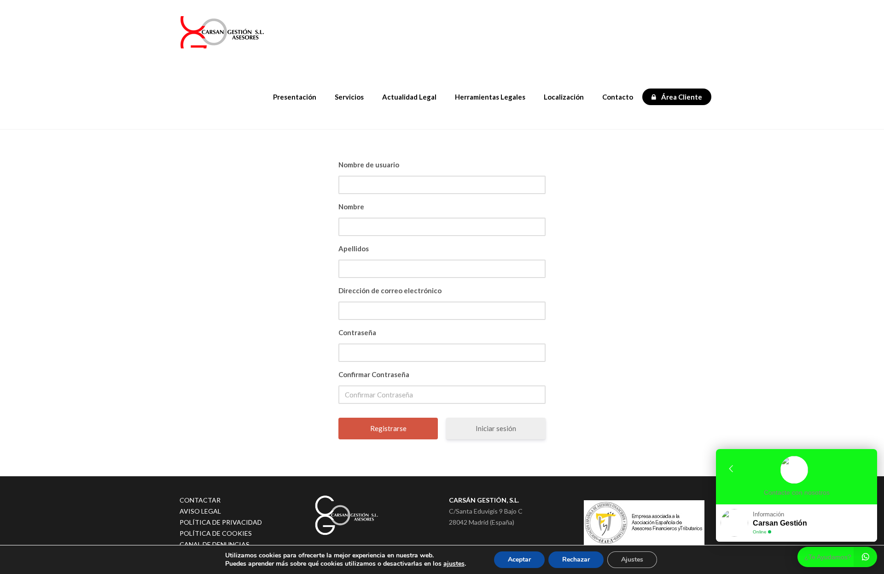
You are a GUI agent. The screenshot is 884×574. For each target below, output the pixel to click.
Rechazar (576, 559)
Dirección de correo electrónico (390, 290)
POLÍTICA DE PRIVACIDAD (221, 522)
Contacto (617, 97)
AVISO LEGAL (200, 511)
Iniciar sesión (496, 428)
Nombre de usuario (368, 164)
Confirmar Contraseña (373, 374)
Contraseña (357, 332)
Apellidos (353, 248)
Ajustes (632, 559)
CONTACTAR (200, 500)
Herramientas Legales (490, 97)
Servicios (349, 97)
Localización (564, 97)
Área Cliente (681, 97)
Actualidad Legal (409, 97)
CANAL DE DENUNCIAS (215, 544)
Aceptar (519, 559)
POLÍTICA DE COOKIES (216, 533)
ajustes (454, 564)
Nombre (351, 206)
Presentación (294, 97)
